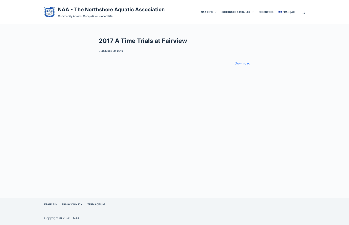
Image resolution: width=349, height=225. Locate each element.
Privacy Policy (72, 204)
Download (242, 63)
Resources (266, 11)
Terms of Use (96, 204)
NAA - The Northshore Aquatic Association (111, 9)
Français (50, 204)
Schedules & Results (236, 11)
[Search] (303, 12)
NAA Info (207, 11)
